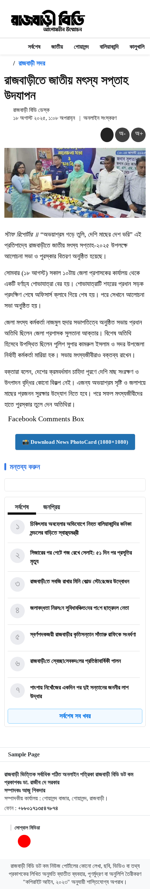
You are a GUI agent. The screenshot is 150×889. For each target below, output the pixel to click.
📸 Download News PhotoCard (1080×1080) (75, 442)
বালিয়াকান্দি (109, 47)
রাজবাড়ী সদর (32, 63)
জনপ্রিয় (51, 507)
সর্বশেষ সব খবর (75, 716)
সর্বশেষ (34, 47)
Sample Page (24, 754)
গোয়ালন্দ (81, 47)
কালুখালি (137, 47)
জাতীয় (57, 47)
